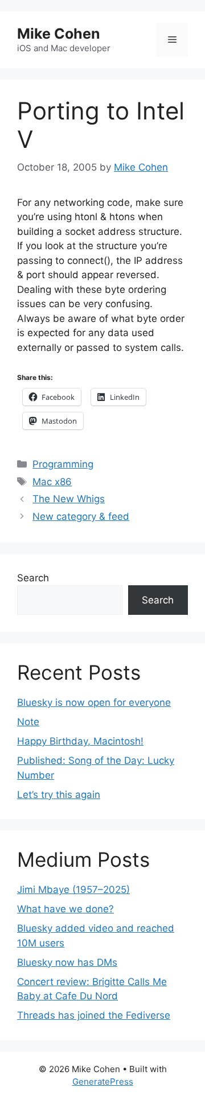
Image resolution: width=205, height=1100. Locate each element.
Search (33, 578)
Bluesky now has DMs (67, 962)
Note (28, 721)
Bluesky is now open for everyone (94, 702)
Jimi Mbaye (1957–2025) (73, 889)
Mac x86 (52, 481)
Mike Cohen (58, 33)
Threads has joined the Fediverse (93, 1015)
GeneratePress (102, 1081)
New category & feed (80, 516)
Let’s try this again (58, 794)
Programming (62, 464)
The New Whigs (68, 498)
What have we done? (65, 909)
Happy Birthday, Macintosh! (80, 741)
